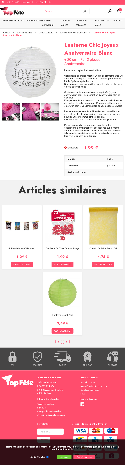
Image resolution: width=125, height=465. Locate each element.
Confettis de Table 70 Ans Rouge (62, 248)
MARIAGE (28, 21)
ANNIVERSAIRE (17, 21)
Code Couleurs (46, 32)
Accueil (6, 32)
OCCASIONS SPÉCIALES (81, 23)
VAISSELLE (37, 21)
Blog (82, 393)
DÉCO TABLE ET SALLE (102, 23)
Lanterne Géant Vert (62, 315)
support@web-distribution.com (93, 386)
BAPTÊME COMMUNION (48, 23)
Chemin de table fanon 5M (103, 248)
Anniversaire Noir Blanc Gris (73, 32)
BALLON (6, 21)
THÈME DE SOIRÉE (65, 23)
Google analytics (37, 457)
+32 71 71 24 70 (12, 2)
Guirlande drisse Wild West (22, 248)
